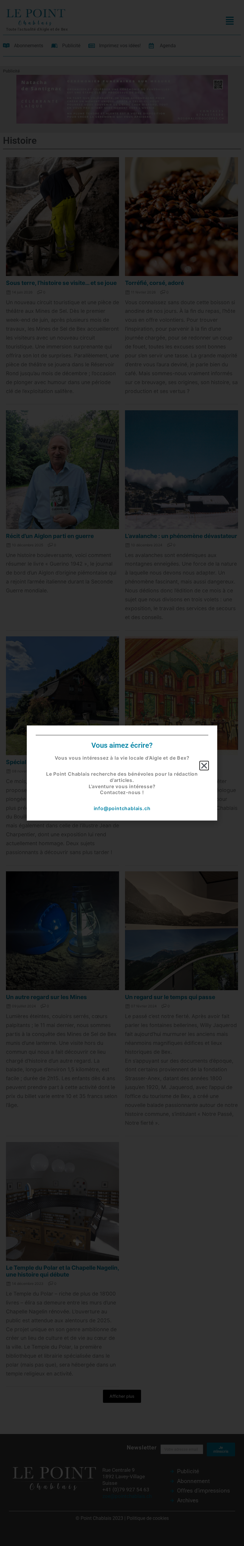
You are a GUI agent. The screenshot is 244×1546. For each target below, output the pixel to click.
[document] (122, 773)
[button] (204, 765)
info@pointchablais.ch (122, 808)
